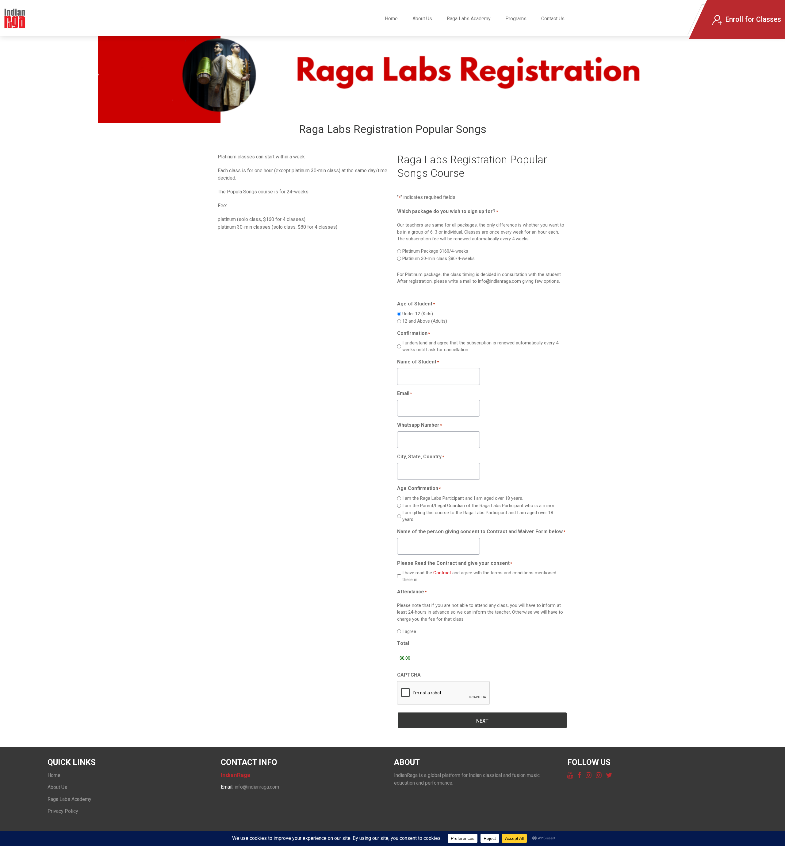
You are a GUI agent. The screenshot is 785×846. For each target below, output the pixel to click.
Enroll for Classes (753, 19)
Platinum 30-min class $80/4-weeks (438, 258)
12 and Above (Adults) (424, 321)
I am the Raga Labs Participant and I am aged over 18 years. (462, 498)
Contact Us (553, 18)
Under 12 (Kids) (417, 313)
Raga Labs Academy (469, 18)
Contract (442, 573)
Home (391, 18)
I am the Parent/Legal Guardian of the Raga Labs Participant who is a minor (478, 505)
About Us (422, 18)
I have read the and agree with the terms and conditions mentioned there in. (479, 576)
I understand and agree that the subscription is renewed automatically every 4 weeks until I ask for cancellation (480, 346)
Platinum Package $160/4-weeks (435, 251)
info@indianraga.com (257, 787)
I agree (409, 631)
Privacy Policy (63, 811)
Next (482, 721)
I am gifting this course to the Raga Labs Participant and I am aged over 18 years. (477, 516)
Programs (516, 18)
